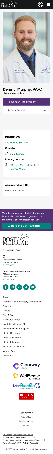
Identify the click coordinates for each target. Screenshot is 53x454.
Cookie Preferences (10, 440)
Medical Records (11, 333)
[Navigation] (48, 4)
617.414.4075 (8, 280)
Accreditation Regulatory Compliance (22, 301)
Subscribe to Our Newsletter (23, 225)
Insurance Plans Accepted (16, 328)
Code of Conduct (26, 437)
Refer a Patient (16, 110)
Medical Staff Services (14, 346)
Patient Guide (26, 417)
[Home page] (16, 244)
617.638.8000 (8, 265)
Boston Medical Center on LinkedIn (19, 287)
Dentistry (26, 425)
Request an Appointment (21, 101)
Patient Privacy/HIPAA (12, 443)
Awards (6, 297)
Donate (6, 310)
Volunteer (8, 355)
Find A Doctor (10, 315)
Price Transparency (12, 337)
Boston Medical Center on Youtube (33, 287)
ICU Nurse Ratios (11, 319)
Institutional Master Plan (15, 324)
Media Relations (11, 342)
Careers (7, 306)
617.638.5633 (17, 153)
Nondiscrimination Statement (32, 440)
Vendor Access (10, 351)
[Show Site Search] (40, 4)
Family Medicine (26, 421)
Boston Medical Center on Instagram (12, 287)
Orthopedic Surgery (16, 142)
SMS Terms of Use (10, 437)
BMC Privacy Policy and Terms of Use (18, 435)
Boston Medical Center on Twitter (26, 287)
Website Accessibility (31, 443)
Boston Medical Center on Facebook (5, 287)
